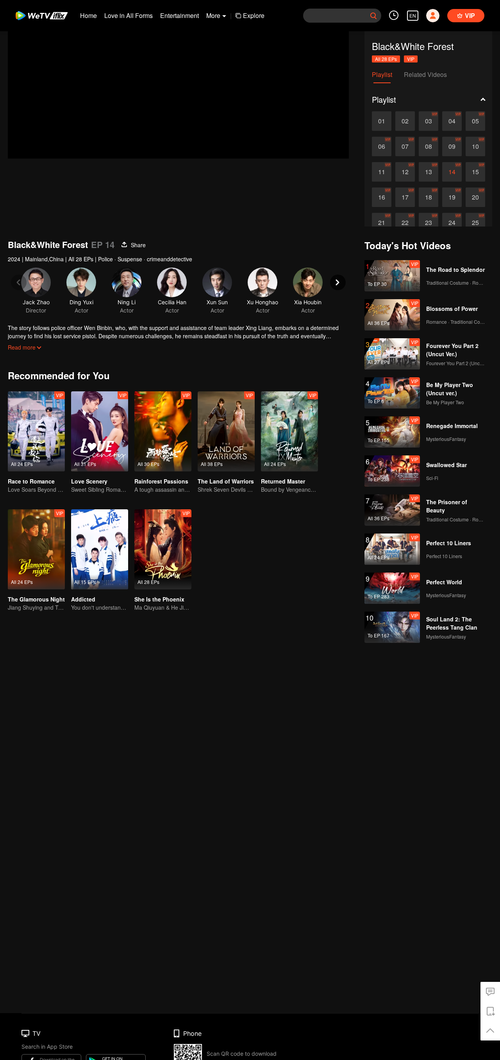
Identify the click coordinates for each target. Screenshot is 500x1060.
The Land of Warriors (226, 481)
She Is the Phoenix (159, 599)
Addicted (83, 599)
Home (88, 15)
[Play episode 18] (428, 197)
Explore (253, 15)
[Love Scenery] (99, 431)
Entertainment (179, 15)
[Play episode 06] (381, 146)
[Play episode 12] (405, 172)
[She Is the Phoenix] (162, 549)
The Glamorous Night (36, 599)
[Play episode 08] (428, 146)
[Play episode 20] (475, 197)
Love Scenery (89, 481)
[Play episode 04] (452, 121)
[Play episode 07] (405, 146)
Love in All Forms (128, 15)
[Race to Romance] (36, 431)
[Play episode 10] (475, 146)
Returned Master (283, 481)
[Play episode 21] (381, 222)
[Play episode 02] (405, 121)
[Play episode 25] (475, 222)
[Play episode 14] (452, 172)
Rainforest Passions (161, 481)
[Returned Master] (289, 431)
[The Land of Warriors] (226, 431)
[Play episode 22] (405, 222)
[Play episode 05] (475, 121)
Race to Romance (31, 481)
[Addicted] (99, 549)
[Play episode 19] (452, 197)
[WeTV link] (42, 15)
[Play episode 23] (428, 222)
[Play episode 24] (452, 222)
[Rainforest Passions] (162, 431)
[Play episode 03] (428, 121)
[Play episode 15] (475, 172)
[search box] (373, 15)
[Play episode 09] (452, 146)
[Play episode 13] (428, 172)
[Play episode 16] (381, 197)
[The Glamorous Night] (36, 549)
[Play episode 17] (405, 197)
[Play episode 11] (381, 172)
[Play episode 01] (381, 121)
